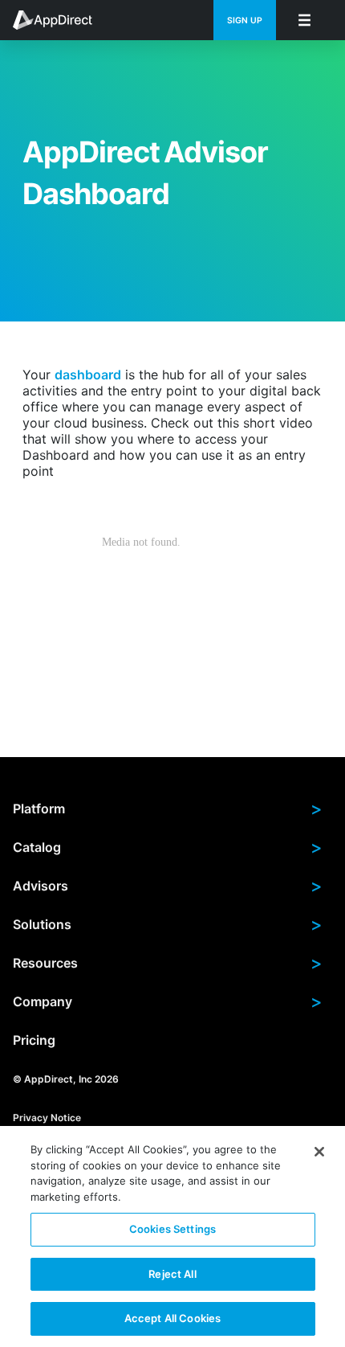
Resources (168, 962)
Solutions (168, 924)
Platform (168, 808)
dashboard (88, 374)
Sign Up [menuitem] (244, 20)
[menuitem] (61, 20)
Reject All (172, 1273)
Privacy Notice (47, 1118)
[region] (172, 1236)
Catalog (168, 847)
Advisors (168, 885)
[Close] (319, 1151)
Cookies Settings (172, 1228)
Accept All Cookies (172, 1318)
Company (168, 1001)
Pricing (34, 1040)
